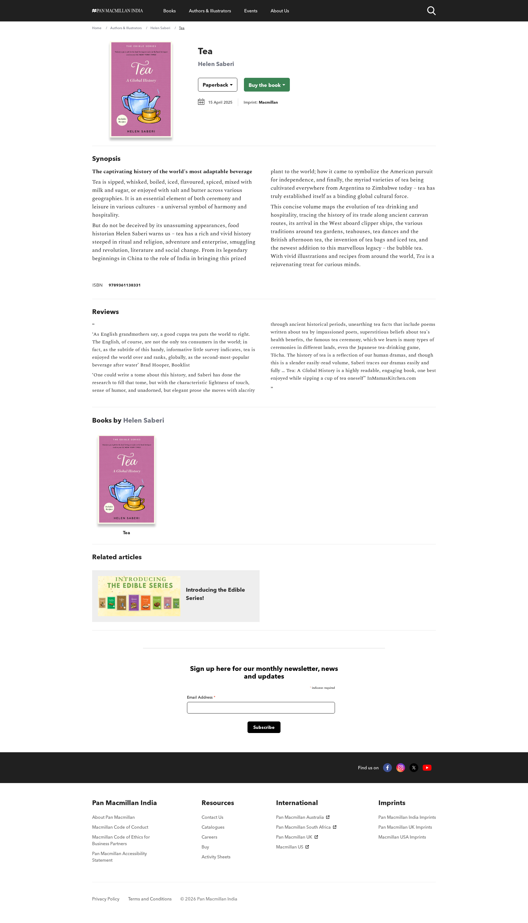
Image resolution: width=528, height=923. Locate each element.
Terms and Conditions (150, 899)
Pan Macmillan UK (294, 837)
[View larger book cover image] (141, 89)
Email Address (201, 697)
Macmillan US (289, 847)
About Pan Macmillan (113, 817)
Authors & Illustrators (210, 10)
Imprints (391, 803)
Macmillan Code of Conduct (120, 827)
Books (169, 10)
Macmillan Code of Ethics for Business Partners (121, 840)
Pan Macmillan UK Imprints (405, 827)
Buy (205, 847)
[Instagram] (400, 767)
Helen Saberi (160, 28)
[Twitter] (413, 767)
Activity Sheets (216, 856)
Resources (218, 803)
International (297, 803)
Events (250, 10)
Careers (209, 837)
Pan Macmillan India (124, 803)
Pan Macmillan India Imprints (407, 817)
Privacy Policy (105, 899)
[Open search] (431, 10)
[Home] (117, 10)
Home (96, 28)
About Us (280, 10)
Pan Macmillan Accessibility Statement (119, 857)
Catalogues (213, 827)
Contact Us (212, 817)
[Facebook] (387, 767)
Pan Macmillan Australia (300, 817)
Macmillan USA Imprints (402, 837)
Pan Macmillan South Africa (303, 827)
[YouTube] (427, 768)
